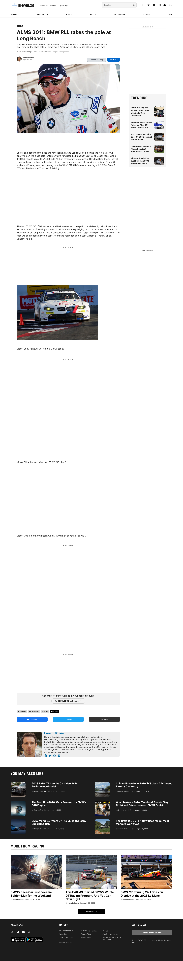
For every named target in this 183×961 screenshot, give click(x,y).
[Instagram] (159, 5)
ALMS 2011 (22, 712)
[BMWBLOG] (31, 925)
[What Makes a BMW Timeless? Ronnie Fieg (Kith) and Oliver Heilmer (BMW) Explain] (102, 802)
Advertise (44, 6)
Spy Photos (119, 14)
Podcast (147, 14)
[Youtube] (154, 5)
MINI (170, 14)
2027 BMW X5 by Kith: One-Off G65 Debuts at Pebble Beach (141, 137)
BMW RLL (45, 712)
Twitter (69, 719)
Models (14, 14)
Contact (53, 6)
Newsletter (63, 6)
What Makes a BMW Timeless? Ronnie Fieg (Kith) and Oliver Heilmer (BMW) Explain (142, 804)
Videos (93, 14)
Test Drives (42, 14)
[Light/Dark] (165, 5)
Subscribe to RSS (65, 937)
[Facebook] (143, 5)
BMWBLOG (21, 52)
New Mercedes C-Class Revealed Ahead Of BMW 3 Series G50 (141, 125)
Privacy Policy (86, 937)
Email (105, 719)
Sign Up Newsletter (110, 934)
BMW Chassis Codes (89, 931)
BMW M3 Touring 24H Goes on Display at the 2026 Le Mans (142, 893)
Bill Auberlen (34, 712)
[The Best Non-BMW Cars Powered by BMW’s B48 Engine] (18, 802)
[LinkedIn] (58, 755)
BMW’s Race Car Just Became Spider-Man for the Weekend (31, 893)
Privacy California (65, 943)
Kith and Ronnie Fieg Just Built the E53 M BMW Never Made (140, 161)
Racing (20, 26)
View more (90, 911)
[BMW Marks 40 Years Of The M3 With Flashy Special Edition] (18, 820)
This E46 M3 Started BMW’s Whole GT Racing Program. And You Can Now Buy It (90, 895)
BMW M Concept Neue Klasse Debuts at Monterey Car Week (141, 149)
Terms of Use (86, 934)
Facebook (33, 719)
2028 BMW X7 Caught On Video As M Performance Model (54, 785)
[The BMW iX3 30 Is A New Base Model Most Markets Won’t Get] (102, 820)
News (68, 14)
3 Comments (114, 60)
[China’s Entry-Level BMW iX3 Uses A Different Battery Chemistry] (102, 783)
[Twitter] (148, 5)
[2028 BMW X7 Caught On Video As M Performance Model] (18, 783)
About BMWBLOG (66, 931)
